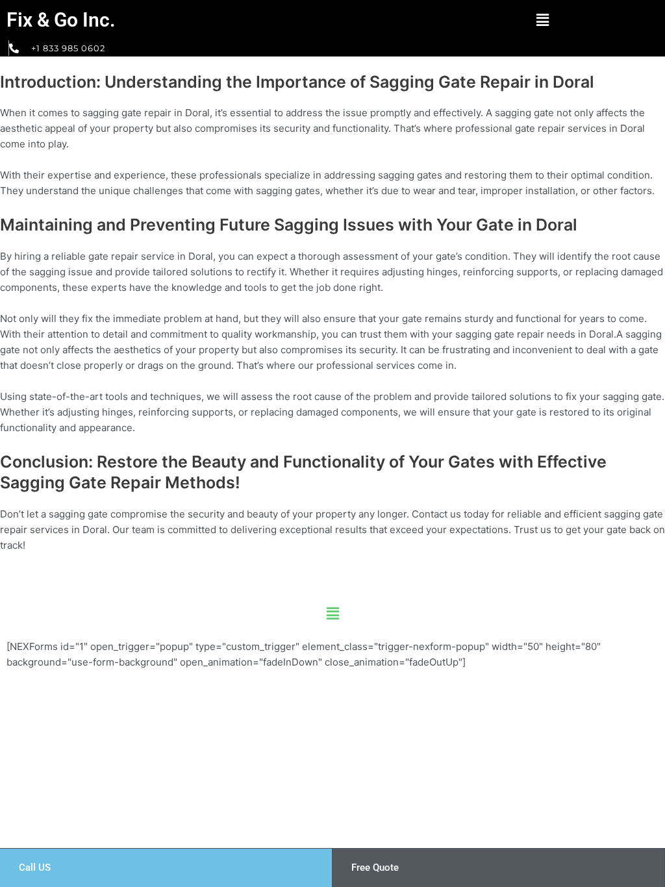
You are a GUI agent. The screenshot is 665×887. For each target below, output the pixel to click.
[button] (542, 20)
